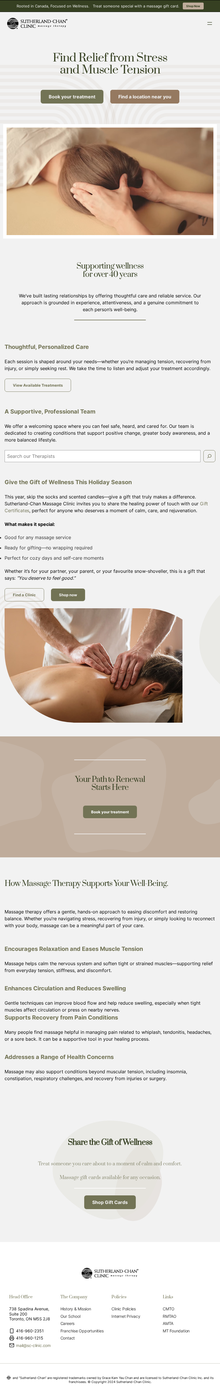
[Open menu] (209, 23)
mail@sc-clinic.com (33, 1345)
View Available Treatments (38, 385)
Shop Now (193, 6)
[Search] (209, 456)
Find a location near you (144, 97)
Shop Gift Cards (110, 1202)
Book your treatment (110, 812)
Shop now (68, 595)
